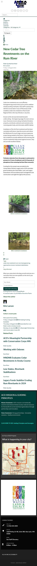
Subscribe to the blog (10, 289)
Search (8, 33)
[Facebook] (23, 10)
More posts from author (10, 318)
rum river (18, 263)
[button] (19, 37)
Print (6, 44)
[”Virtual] (18, 459)
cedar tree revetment (9, 263)
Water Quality (7, 63)
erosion (12, 265)
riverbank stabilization (21, 265)
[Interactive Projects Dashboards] (15, 10)
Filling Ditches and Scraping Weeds (14, 291)
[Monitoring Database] (12, 10)
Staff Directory (13, 539)
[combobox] (10, 15)
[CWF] (18, 497)
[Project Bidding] (18, 10)
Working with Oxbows (13, 349)
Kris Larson (6, 66)
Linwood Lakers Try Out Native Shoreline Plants (18, 293)
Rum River (14, 63)
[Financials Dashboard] (20, 10)
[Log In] (26, 10)
